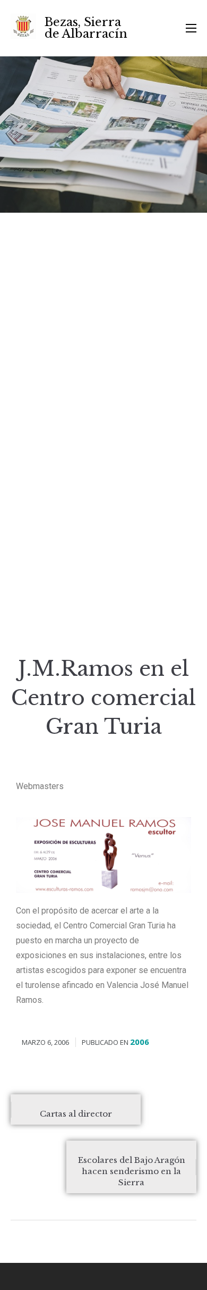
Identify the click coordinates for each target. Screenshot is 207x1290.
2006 (139, 1041)
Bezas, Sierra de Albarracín (86, 28)
